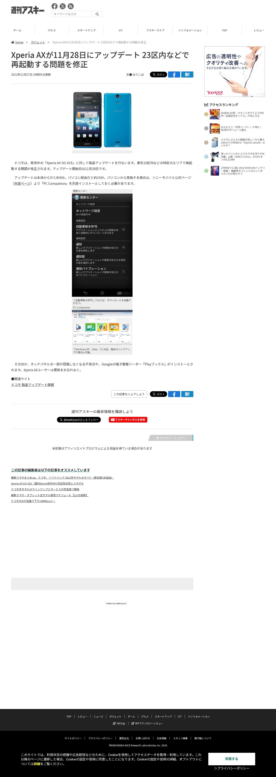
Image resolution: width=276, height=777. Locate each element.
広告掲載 (161, 738)
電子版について (202, 738)
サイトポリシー (73, 738)
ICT (121, 30)
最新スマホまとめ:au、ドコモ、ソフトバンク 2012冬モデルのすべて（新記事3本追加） (62, 477)
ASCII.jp (121, 723)
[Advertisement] (191, 11)
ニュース (98, 716)
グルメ (52, 30)
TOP (224, 30)
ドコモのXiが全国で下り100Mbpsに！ (33, 501)
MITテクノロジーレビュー (149, 723)
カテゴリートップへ (172, 438)
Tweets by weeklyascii (116, 603)
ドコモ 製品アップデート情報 (32, 384)
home (19, 42)
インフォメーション (190, 30)
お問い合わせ (143, 738)
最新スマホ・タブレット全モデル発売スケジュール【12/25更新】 (49, 495)
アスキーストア (155, 30)
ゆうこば (138, 74)
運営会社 (124, 738)
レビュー (82, 716)
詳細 (37, 764)
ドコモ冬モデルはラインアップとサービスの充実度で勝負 (45, 489)
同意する (231, 759)
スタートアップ (86, 30)
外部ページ (22, 183)
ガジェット (38, 42)
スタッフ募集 (180, 738)
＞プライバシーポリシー (232, 768)
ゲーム (17, 30)
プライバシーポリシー (100, 738)
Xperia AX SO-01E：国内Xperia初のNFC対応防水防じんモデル (47, 483)
